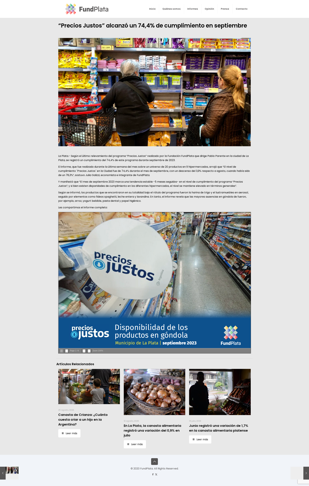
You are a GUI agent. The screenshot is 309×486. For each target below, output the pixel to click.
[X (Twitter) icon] (156, 474)
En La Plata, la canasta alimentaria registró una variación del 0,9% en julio (152, 430)
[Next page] (66, 351)
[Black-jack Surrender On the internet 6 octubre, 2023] (299, 473)
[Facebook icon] (153, 474)
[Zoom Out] (84, 351)
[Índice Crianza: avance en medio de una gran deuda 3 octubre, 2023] (9, 473)
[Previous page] (61, 351)
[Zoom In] (89, 351)
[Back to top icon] (154, 461)
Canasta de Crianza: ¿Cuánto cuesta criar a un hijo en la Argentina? (83, 419)
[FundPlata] (86, 9)
